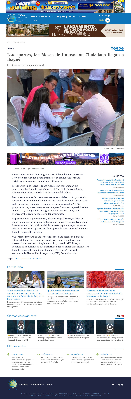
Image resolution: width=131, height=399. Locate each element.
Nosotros (23, 385)
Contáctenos (37, 385)
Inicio (34, 17)
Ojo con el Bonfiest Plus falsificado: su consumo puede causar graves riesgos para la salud (110, 211)
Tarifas (50, 385)
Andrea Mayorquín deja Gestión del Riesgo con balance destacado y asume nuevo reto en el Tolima (110, 182)
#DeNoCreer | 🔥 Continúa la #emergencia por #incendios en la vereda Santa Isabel (50, 338)
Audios (35, 20)
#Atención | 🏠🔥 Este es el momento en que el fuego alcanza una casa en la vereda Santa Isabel (110, 338)
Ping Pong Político (66, 17)
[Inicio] (12, 18)
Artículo (22, 42)
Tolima (15, 42)
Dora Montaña (37, 259)
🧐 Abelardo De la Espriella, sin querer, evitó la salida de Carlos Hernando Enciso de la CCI (19, 338)
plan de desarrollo (26, 259)
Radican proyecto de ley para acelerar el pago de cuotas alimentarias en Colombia (113, 201)
